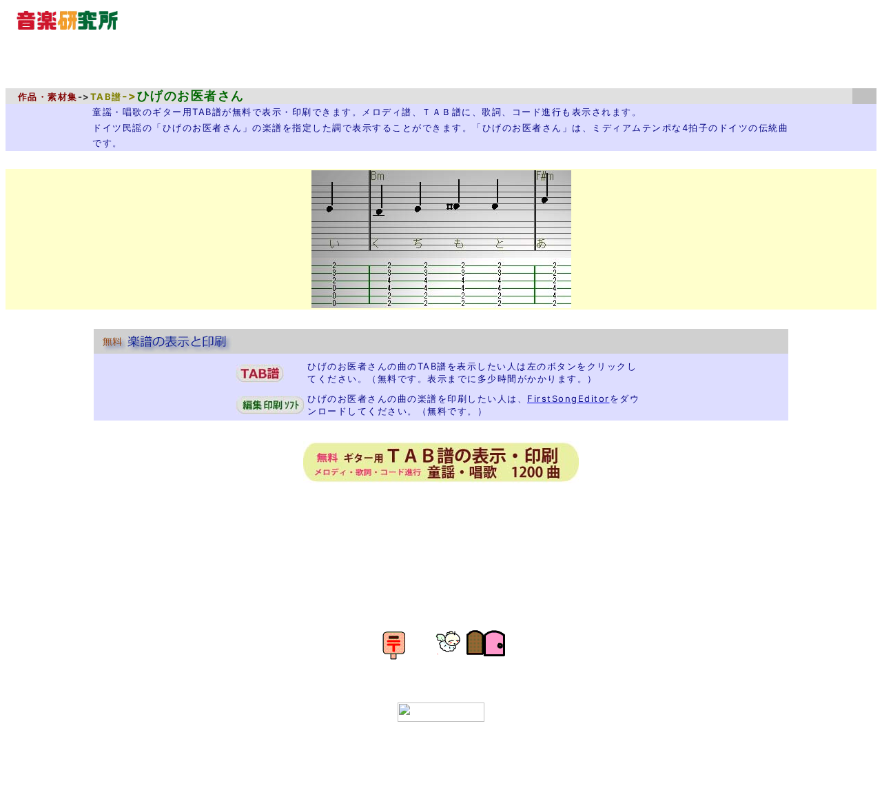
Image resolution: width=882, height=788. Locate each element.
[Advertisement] (449, 535)
